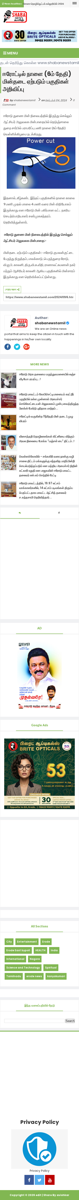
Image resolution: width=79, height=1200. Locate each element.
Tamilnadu (13, 976)
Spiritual (51, 967)
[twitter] (39, 1180)
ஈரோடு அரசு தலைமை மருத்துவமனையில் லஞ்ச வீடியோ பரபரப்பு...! (47, 376)
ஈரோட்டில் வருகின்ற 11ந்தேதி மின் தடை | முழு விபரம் (46, 418)
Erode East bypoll (18, 950)
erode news (34, 976)
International (15, 959)
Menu (12, 53)
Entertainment (27, 941)
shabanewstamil (50, 323)
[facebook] (29, 1180)
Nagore (35, 959)
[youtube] (50, 1180)
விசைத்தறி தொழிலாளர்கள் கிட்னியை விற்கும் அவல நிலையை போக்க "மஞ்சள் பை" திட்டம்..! (46, 438)
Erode (46, 941)
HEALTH (40, 950)
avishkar (63, 1195)
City (9, 941)
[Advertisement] (39, 863)
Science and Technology (23, 967)
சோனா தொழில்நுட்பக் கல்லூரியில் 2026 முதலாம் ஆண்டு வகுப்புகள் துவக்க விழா (43, 4)
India (54, 950)
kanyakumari (56, 976)
